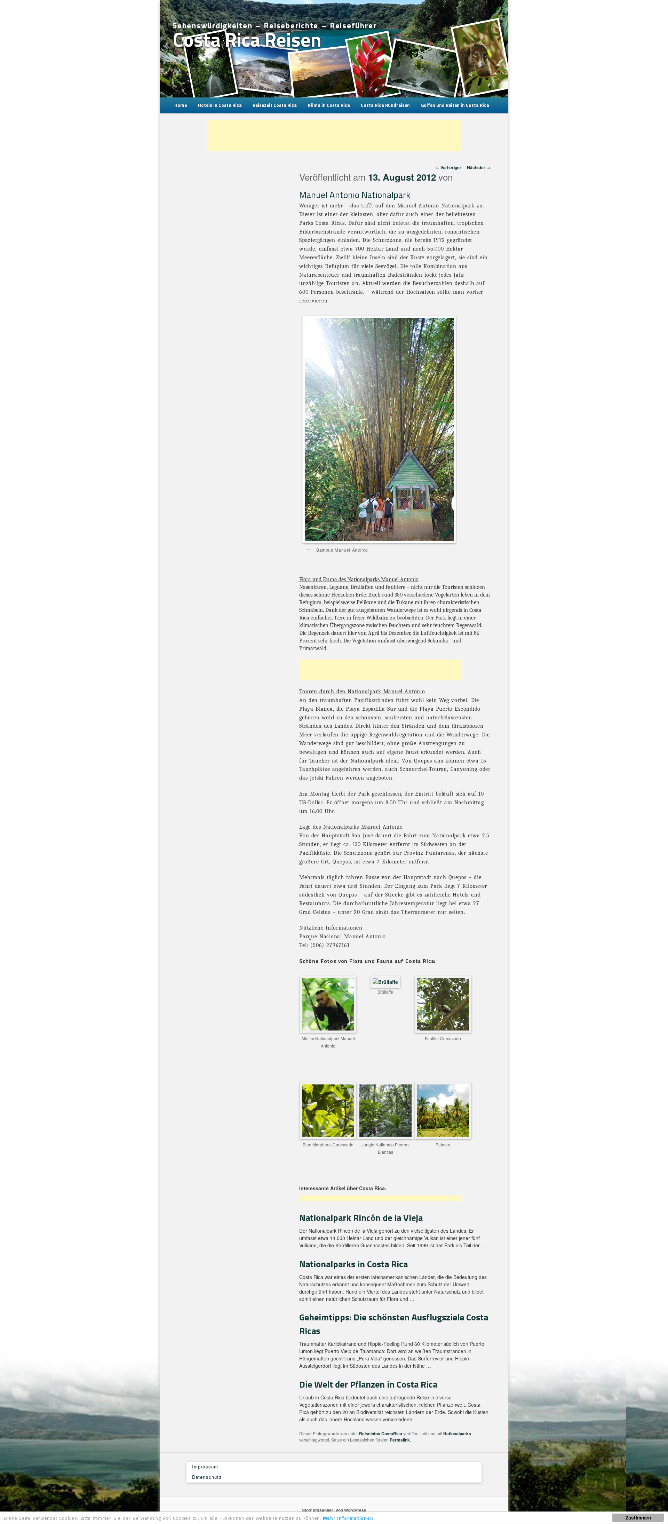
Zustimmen (638, 1517)
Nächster (479, 167)
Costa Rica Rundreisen (385, 105)
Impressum (205, 1466)
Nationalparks (457, 1433)
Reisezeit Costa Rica (275, 105)
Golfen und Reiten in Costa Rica (455, 105)
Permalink (400, 1440)
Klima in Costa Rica (329, 105)
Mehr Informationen (348, 1518)
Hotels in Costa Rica (220, 105)
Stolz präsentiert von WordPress (334, 1510)
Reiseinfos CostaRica (380, 1433)
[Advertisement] (334, 135)
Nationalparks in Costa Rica (353, 1264)
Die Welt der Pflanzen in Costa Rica (368, 1384)
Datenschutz (207, 1477)
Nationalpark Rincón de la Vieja (361, 1217)
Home (180, 105)
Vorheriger (448, 167)
